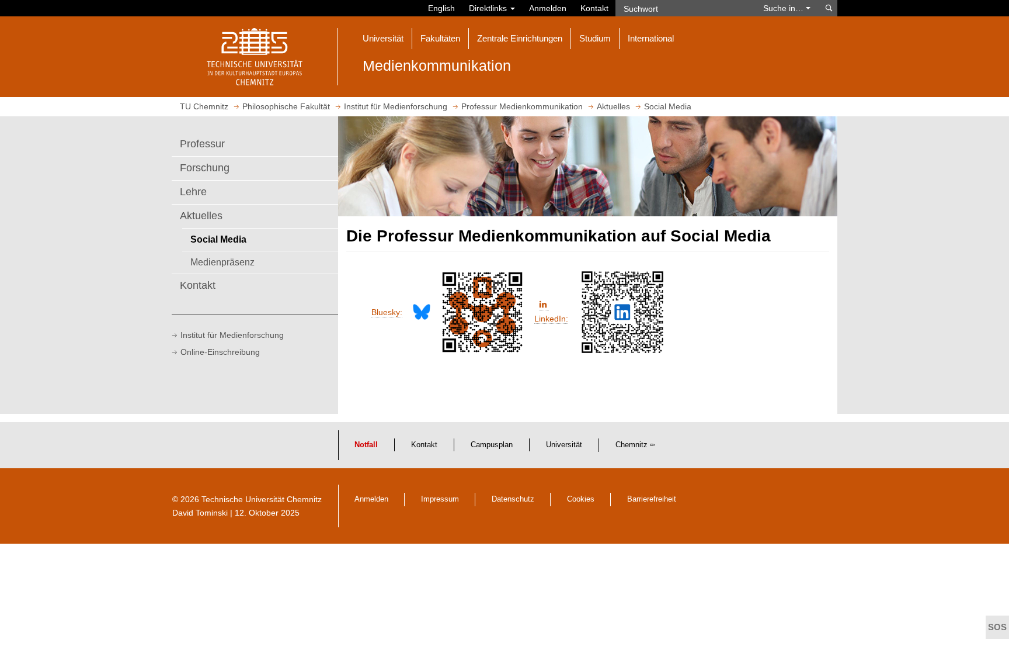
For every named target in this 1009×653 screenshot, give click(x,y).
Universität (564, 445)
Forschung (204, 168)
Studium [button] (595, 38)
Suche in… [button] (784, 8)
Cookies (580, 499)
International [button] (651, 38)
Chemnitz (631, 445)
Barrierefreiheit (651, 499)
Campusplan (492, 445)
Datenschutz (513, 499)
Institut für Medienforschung (232, 335)
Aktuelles (201, 216)
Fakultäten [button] (440, 38)
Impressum (440, 499)
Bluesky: (386, 312)
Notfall (366, 445)
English (441, 8)
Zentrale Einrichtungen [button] (519, 38)
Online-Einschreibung (220, 352)
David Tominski (200, 512)
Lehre (193, 192)
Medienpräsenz (222, 262)
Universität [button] (383, 38)
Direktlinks (489, 8)
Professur (202, 144)
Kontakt (594, 8)
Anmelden (547, 8)
